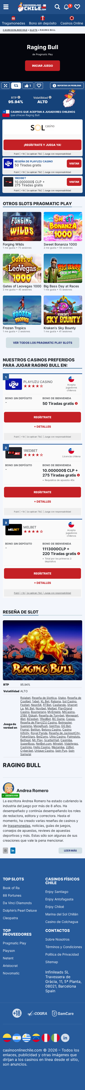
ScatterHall (51, 740)
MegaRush (41, 726)
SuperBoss (27, 743)
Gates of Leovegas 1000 (22, 286)
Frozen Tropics (14, 328)
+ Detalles (42, 426)
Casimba (66, 740)
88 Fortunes (12, 895)
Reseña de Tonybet (51, 715)
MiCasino (68, 712)
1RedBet (45, 719)
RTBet (47, 705)
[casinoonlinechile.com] (32, 7)
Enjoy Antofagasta (59, 899)
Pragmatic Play (44, 54)
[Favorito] (39, 85)
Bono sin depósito (42, 23)
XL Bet (45, 701)
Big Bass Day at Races (61, 286)
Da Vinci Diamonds (17, 903)
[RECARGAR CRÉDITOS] (16, 85)
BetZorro (42, 736)
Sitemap (51, 962)
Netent (8, 958)
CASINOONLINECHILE (15, 30)
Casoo (70, 719)
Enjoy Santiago (56, 892)
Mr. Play (37, 740)
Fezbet (25, 705)
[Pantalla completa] (5, 85)
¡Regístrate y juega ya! (42, 145)
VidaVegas (71, 743)
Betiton (35, 729)
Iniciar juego (42, 65)
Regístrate (42, 417)
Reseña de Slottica (44, 697)
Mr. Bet (29, 708)
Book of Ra (11, 888)
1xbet (35, 701)
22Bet (70, 747)
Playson (9, 951)
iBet (23, 719)
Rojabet (25, 697)
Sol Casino (69, 701)
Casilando (59, 705)
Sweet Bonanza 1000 (60, 244)
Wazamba (57, 747)
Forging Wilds (13, 244)
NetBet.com (43, 743)
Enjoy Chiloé (54, 907)
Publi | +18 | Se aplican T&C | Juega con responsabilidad (42, 593)
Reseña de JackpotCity (64, 733)
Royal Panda (39, 733)
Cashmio (26, 747)
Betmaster (65, 722)
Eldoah (32, 715)
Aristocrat (10, 966)
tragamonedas (19, 826)
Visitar (74, 163)
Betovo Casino (51, 729)
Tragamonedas (13, 23)
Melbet (52, 708)
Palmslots (73, 736)
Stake (62, 697)
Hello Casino (41, 747)
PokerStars (27, 736)
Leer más (70, 850)
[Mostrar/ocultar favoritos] (77, 7)
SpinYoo (54, 726)
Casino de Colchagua (61, 922)
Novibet (41, 708)
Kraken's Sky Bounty (60, 328)
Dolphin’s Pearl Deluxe (20, 910)
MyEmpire (54, 712)
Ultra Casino (57, 736)
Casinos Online (71, 23)
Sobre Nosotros (57, 939)
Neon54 (36, 705)
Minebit (58, 743)
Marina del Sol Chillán (61, 914)
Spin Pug (61, 750)
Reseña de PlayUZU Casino (38, 722)
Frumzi (24, 729)
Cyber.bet (26, 750)
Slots (34, 30)
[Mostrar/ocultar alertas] (57, 7)
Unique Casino (44, 750)
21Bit (23, 715)
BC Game (58, 719)
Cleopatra (10, 918)
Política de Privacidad (62, 954)
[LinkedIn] (12, 851)
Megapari (72, 715)
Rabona (56, 701)
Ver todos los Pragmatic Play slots (42, 342)
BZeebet (32, 719)
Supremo (26, 726)
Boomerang (38, 712)
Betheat (25, 740)
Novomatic (11, 973)
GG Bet (66, 726)
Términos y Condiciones (63, 947)
